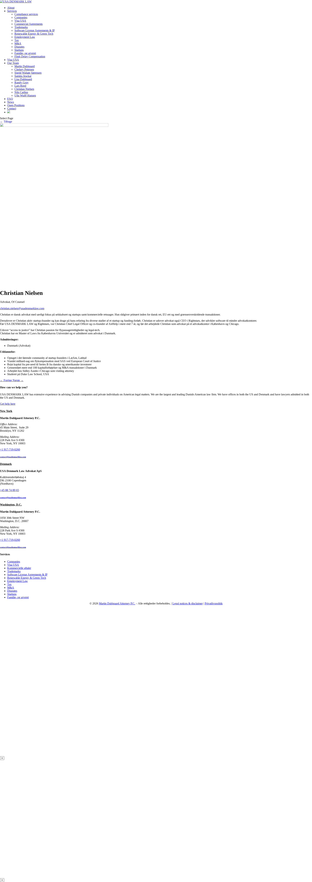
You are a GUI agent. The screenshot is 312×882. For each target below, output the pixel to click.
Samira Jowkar (22, 76)
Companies (20, 17)
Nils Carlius (21, 92)
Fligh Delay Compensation (29, 56)
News (10, 102)
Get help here (7, 403)
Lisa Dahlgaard (23, 79)
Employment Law (24, 36)
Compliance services (26, 14)
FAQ (10, 98)
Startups (19, 49)
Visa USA (20, 20)
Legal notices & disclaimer (187, 603)
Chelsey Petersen (24, 69)
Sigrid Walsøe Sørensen (28, 72)
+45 (9, 490)
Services (12, 10)
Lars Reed (20, 85)
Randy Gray (21, 82)
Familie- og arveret (25, 53)
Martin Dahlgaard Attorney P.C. (117, 603)
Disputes (19, 46)
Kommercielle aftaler (19, 568)
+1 (10, 449)
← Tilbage (6, 121)
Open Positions (16, 105)
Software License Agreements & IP (34, 30)
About (10, 7)
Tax (16, 40)
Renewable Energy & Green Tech (33, 33)
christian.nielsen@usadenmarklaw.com (22, 308)
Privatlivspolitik (214, 603)
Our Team (13, 63)
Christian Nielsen (24, 89)
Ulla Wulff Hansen (25, 95)
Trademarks (21, 27)
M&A (17, 43)
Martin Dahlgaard (24, 66)
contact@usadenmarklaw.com (13, 457)
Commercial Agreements (28, 23)
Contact (11, 108)
